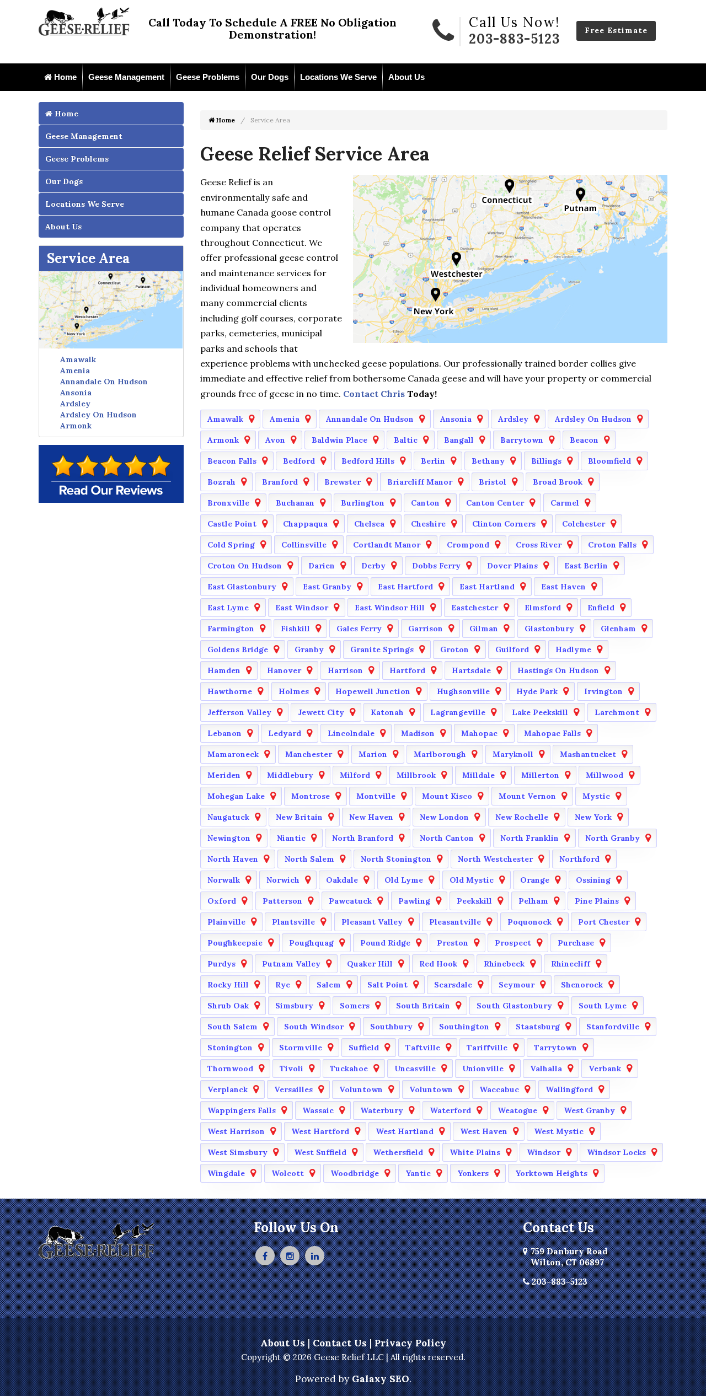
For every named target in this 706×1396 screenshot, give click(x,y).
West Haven (483, 1131)
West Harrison (236, 1131)
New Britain (299, 817)
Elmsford (543, 608)
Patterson (282, 901)
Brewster (342, 482)
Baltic (406, 440)
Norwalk (223, 880)
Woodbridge (354, 1173)
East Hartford (405, 587)
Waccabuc (499, 1089)
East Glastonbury (241, 587)
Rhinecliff (570, 964)
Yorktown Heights (551, 1173)
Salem (329, 985)
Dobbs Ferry (436, 566)
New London (444, 817)
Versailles (293, 1089)
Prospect (513, 943)
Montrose (310, 796)
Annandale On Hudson (104, 381)
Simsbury (294, 1006)
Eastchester (474, 608)
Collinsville (304, 545)
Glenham (618, 628)
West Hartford (320, 1131)
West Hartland (405, 1131)
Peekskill (474, 901)
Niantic (291, 838)
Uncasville (415, 1068)
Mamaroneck (233, 754)
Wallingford (569, 1089)
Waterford (450, 1110)
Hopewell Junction (372, 691)
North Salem (309, 859)
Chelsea (369, 524)
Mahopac (479, 733)
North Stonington (396, 859)
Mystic (596, 796)
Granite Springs (382, 649)
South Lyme (603, 1006)
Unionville (483, 1068)
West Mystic (559, 1131)
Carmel (564, 503)
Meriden (223, 775)
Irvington (603, 691)
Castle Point (231, 524)
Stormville (300, 1048)
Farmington (230, 628)
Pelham (533, 901)
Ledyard (284, 733)
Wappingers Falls (241, 1110)
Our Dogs (269, 77)
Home (64, 77)
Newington (228, 838)
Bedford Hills (367, 461)
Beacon (584, 440)
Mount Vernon (527, 796)
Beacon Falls (231, 461)
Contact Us (340, 1343)
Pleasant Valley (372, 922)
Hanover (284, 670)
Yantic (418, 1173)
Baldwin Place (339, 440)
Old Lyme (403, 880)
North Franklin (529, 838)
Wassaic (318, 1110)
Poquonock (529, 922)
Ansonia (76, 393)
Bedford (299, 461)
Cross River (538, 545)
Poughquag (311, 943)
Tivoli (291, 1068)
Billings (546, 461)
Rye (282, 985)
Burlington (362, 503)
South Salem (232, 1027)
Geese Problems (207, 77)
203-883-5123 (514, 38)
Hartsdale (471, 670)
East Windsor (301, 608)
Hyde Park (537, 691)
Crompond (468, 545)
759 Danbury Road (569, 1257)
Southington (464, 1027)
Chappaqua (305, 524)
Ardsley (75, 404)
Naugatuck (228, 817)
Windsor (543, 1152)
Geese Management (126, 77)
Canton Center (495, 503)
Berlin (433, 461)
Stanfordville (612, 1027)
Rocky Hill (228, 985)
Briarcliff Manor (419, 482)
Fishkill (295, 628)
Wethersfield (398, 1152)
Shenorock (582, 985)
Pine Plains (597, 901)
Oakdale (342, 880)
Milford (355, 775)
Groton (454, 649)
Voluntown (361, 1089)
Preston (452, 943)
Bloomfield (609, 461)
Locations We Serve (338, 77)
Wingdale (226, 1173)
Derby (373, 566)
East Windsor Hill (390, 608)
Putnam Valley (291, 964)
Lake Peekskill (540, 712)
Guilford (512, 649)
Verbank (605, 1068)
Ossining (593, 880)
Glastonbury (549, 628)
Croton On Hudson (244, 566)
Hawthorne (229, 691)
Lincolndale (351, 733)
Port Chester (603, 922)
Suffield (364, 1048)
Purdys (221, 964)
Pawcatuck (350, 901)
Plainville (226, 922)
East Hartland (487, 587)
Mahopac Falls (552, 733)
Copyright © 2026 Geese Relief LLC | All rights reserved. (353, 1357)
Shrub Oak (228, 1006)
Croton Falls (612, 545)
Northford (579, 859)
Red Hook (438, 964)
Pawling (414, 901)
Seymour (516, 985)
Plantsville (293, 922)
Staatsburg (538, 1027)
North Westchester (495, 859)
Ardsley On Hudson (98, 415)
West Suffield (320, 1152)
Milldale (478, 775)
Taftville (422, 1048)
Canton (425, 503)
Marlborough (440, 754)
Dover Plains (512, 566)
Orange (534, 880)
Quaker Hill (370, 964)
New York (593, 817)
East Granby (327, 587)
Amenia (75, 370)
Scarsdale (453, 985)
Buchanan (295, 503)
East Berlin (586, 566)
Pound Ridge (385, 943)
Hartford (407, 670)
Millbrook (416, 775)
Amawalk (78, 359)
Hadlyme (573, 649)
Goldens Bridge (237, 649)
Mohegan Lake (236, 796)
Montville (375, 796)
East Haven (563, 587)
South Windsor (314, 1027)
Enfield (600, 608)
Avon (275, 440)
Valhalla (546, 1068)
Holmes (294, 691)
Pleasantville (455, 922)
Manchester (308, 754)
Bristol (492, 482)
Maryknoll (513, 754)
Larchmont (617, 712)
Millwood (604, 775)
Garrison (425, 628)
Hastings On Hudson (558, 670)
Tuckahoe (349, 1068)
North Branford (362, 838)
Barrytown (521, 440)
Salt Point (387, 985)
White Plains (475, 1152)
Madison (418, 733)
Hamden (223, 670)
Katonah (387, 712)
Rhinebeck (504, 964)
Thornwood (230, 1068)
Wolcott (287, 1173)
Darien (321, 566)
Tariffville (487, 1048)
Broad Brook (557, 482)
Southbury (391, 1027)
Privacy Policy (410, 1343)
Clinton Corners (504, 524)
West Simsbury (237, 1152)
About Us (406, 77)
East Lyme (228, 608)
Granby (309, 649)
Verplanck (227, 1089)
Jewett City (321, 712)
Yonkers (473, 1173)
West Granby (589, 1110)
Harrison (345, 670)
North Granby (612, 838)
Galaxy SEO (380, 1379)
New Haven (371, 817)
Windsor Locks (616, 1152)
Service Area (88, 258)
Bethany (488, 461)
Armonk (76, 426)
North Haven (232, 859)
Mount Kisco (447, 796)
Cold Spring (231, 545)
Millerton (540, 775)
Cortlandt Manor (386, 545)
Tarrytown (555, 1048)
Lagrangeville (457, 712)
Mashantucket (588, 754)
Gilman (483, 628)
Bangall (459, 440)
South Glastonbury (514, 1006)
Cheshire (428, 524)
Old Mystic (472, 880)
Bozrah (221, 482)
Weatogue (517, 1110)
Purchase (576, 943)
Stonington (230, 1048)
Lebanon (224, 733)
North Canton (447, 838)
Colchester (583, 524)
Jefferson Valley (239, 712)
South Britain (423, 1006)
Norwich (282, 880)
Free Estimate (616, 30)
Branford (280, 482)
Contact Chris (373, 393)
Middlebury (290, 775)
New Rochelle (521, 817)
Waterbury (381, 1110)
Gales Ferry (359, 628)
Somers (355, 1006)
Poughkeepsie (235, 943)
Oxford (221, 901)
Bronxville (228, 503)
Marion (373, 754)
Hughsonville (463, 691)
